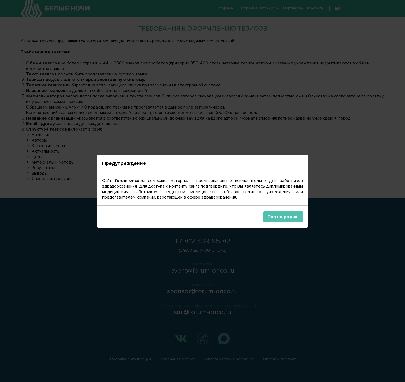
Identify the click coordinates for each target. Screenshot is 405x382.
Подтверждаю (283, 217)
